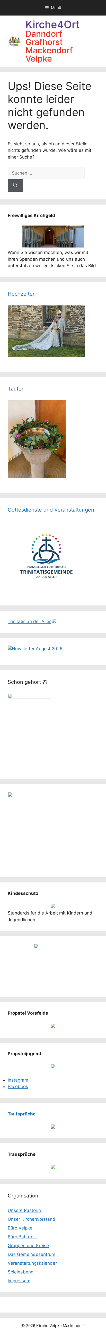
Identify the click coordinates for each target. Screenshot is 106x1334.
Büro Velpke (20, 1228)
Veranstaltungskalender (32, 1263)
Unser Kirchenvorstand (31, 1219)
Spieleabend (21, 1272)
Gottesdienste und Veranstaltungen (51, 510)
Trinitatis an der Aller (29, 621)
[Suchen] (15, 185)
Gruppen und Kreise (28, 1245)
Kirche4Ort (52, 24)
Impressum (19, 1280)
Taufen (16, 389)
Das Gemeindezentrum (31, 1254)
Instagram (18, 1080)
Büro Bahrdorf (22, 1236)
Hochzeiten (22, 294)
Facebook (18, 1086)
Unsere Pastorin (24, 1210)
